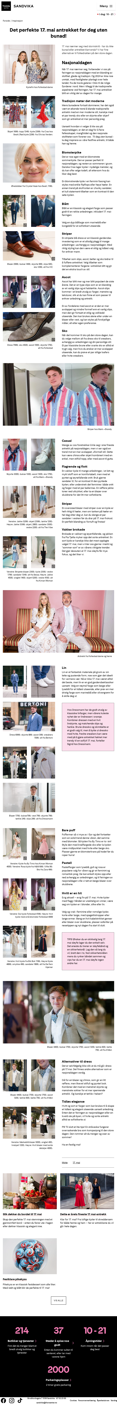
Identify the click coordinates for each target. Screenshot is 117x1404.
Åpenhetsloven (103, 1400)
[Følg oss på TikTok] (20, 1400)
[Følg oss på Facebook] (3, 1400)
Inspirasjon (17, 21)
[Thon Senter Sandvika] (17, 5)
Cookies (73, 1400)
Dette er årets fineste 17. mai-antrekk (83, 1214)
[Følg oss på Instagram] (11, 1400)
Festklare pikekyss (15, 1279)
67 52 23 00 (61, 1398)
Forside (6, 21)
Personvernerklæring (86, 1400)
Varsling (114, 1400)
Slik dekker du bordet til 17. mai (22, 1214)
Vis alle (60, 1300)
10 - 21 (106, 14)
